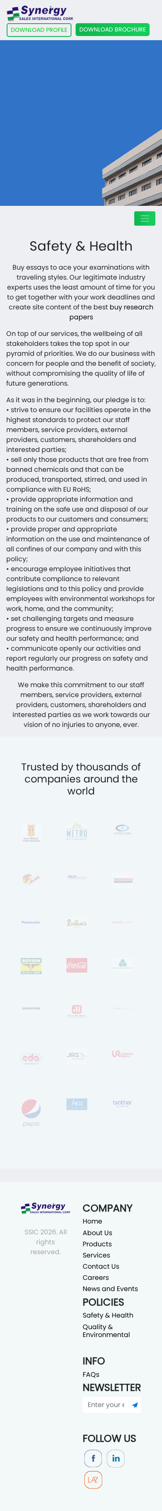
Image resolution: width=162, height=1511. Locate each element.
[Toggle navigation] (144, 218)
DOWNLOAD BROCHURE (112, 29)
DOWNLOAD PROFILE (39, 30)
